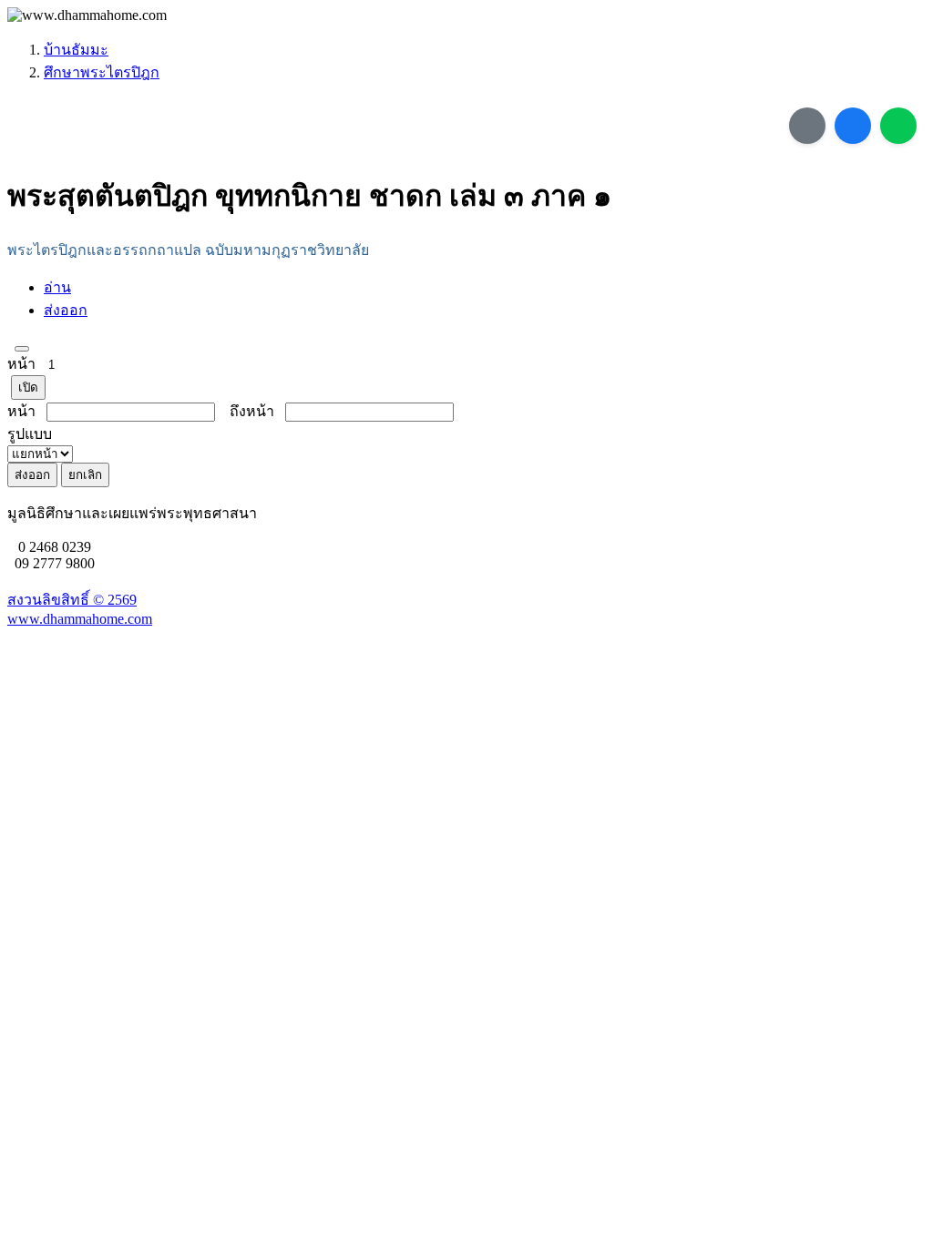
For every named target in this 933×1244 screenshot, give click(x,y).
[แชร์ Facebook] (853, 125)
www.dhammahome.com (79, 619)
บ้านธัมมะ (76, 49)
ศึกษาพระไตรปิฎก (101, 72)
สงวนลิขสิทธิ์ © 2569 (72, 599)
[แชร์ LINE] (898, 125)
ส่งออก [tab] (65, 310)
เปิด (28, 387)
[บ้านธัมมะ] (87, 15)
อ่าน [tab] (57, 287)
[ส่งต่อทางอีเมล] (807, 125)
